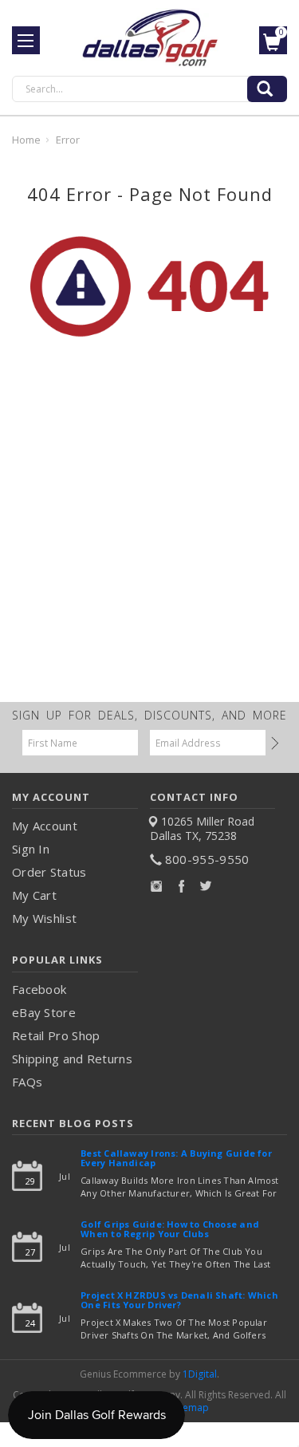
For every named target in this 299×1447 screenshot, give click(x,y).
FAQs (27, 1082)
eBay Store (44, 1012)
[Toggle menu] (26, 40)
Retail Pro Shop (56, 1035)
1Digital (200, 1374)
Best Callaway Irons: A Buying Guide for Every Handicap (176, 1159)
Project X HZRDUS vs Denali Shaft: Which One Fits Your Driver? (179, 1301)
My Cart (34, 895)
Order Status (49, 872)
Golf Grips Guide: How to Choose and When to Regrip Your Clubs (170, 1230)
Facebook (39, 989)
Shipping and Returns (72, 1059)
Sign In (30, 849)
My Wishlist (44, 918)
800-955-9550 (207, 859)
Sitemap (190, 1407)
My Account (44, 826)
